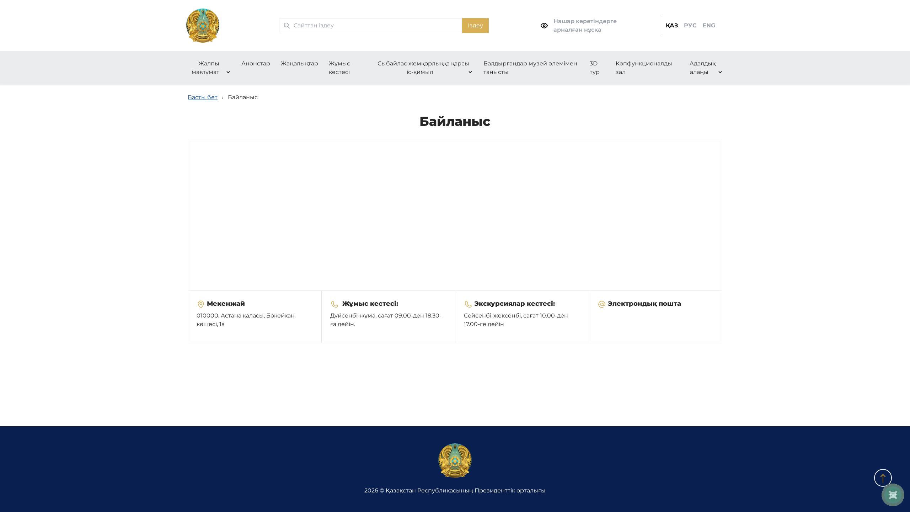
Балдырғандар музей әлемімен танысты (530, 67)
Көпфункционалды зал (644, 67)
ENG (708, 25)
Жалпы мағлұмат (206, 67)
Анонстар (255, 63)
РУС (690, 25)
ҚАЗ (672, 25)
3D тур (595, 67)
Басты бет (203, 97)
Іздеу (475, 25)
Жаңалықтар (299, 63)
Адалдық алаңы (703, 67)
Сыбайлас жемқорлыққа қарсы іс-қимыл (423, 67)
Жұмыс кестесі (339, 67)
